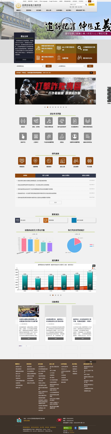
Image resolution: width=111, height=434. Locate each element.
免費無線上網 (42, 408)
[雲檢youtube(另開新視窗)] (40, 348)
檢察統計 (75, 369)
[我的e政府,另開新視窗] (74, 428)
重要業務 (28, 10)
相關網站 (75, 373)
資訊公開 (48, 10)
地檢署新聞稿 (42, 376)
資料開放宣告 (53, 427)
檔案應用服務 (42, 397)
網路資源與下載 (80, 10)
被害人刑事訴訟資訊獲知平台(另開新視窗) (55, 107)
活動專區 (55, 302)
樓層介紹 (18, 387)
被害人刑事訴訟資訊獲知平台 (43, 392)
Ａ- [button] (86, 1)
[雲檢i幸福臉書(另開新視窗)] (24, 348)
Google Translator (53, 1)
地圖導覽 (65, 58)
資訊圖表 (55, 260)
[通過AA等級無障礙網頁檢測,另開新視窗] (67, 428)
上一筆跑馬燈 (94, 72)
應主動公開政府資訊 (54, 367)
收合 (91, 361)
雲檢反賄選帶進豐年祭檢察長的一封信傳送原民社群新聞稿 (33, 185)
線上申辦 (80, 7)
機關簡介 (18, 10)
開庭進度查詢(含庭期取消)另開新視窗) (48, 48)
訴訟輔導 (41, 373)
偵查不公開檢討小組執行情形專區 (54, 403)
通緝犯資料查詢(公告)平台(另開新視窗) (58, 107)
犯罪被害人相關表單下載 (88, 381)
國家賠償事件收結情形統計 (54, 385)
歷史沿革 (24, 36)
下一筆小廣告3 (94, 347)
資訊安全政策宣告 (35, 427)
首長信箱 (75, 1)
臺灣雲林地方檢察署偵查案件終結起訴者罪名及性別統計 (52, 295)
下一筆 (94, 322)
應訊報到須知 (87, 58)
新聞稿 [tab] (25, 175)
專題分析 (75, 371)
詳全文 (24, 59)
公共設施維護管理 (54, 392)
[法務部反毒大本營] (40, 355)
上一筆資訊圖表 (15, 278)
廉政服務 (63, 382)
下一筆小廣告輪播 (94, 355)
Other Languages (43, 1)
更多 (55, 202)
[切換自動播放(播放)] (91, 73)
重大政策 (23, 220)
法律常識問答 (64, 366)
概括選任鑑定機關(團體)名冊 (54, 407)
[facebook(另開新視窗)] (81, 428)
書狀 (73, 7)
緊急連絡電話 (67, 1)
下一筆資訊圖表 (95, 278)
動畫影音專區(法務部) (88, 377)
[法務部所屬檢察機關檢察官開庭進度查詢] (71, 355)
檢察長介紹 (18, 366)
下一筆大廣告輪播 (95, 91)
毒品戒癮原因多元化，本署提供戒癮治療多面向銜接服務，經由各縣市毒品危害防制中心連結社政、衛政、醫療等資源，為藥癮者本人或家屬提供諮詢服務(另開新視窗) (63, 107)
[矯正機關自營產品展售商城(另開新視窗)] (24, 355)
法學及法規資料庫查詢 (65, 372)
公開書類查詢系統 (88, 388)
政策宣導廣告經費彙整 (54, 395)
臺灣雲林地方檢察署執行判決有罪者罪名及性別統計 (60, 295)
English (36, 1)
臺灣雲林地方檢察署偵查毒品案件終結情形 (58, 295)
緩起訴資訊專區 (31, 369)
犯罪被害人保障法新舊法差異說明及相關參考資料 (43, 402)
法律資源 (63, 377)
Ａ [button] (89, 1)
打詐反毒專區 (30, 380)
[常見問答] (109, 89)
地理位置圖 (27, 420)
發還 (76, 7)
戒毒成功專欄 (30, 376)
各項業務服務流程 (43, 369)
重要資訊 (55, 214)
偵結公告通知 (42, 378)
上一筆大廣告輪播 (15, 91)
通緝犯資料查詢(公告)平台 (88, 385)
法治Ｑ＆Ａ (64, 369)
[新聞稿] (109, 92)
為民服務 (38, 10)
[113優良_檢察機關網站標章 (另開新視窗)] (67, 432)
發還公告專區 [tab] (85, 175)
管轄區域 (18, 378)
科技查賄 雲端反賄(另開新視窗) (60, 107)
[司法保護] (86, 348)
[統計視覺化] (109, 100)
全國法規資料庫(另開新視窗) (66, 107)
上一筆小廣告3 (16, 347)
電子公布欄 (53, 370)
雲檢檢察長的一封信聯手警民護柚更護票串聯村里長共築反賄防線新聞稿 (37, 193)
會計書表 (52, 377)
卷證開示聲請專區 (43, 405)
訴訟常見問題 (55, 114)
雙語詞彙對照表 (42, 395)
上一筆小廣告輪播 (16, 355)
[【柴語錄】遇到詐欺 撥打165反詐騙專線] (55, 91)
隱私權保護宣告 (26, 427)
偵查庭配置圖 (19, 385)
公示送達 (52, 373)
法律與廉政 (59, 10)
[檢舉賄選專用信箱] (71, 348)
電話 (71, 7)
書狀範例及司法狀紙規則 (88, 367)
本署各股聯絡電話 (20, 380)
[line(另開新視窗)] (85, 428)
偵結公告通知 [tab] (65, 175)
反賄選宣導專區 (52, 107)
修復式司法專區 (31, 383)
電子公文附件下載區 (88, 371)
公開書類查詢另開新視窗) (89, 48)
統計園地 (68, 10)
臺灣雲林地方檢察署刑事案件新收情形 (50, 295)
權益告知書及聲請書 (43, 388)
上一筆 (16, 322)
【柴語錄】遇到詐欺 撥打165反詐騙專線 (50, 107)
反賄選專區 (30, 378)
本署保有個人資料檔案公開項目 (54, 389)
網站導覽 (30, 1)
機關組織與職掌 (20, 371)
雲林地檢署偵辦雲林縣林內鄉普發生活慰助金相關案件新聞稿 (34, 197)
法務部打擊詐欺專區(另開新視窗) (47, 107)
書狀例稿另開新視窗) (48, 58)
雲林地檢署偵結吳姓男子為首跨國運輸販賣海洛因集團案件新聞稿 (35, 189)
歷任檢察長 (18, 369)
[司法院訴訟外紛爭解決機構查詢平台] (86, 355)
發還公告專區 (42, 383)
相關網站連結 (87, 391)
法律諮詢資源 (64, 380)
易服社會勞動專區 (31, 373)
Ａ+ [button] (93, 1)
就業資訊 (41, 410)
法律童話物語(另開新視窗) (45, 107)
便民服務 (55, 154)
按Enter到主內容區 (6, 1)
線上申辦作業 (42, 371)
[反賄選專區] (55, 348)
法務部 (60, 1)
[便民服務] (109, 96)
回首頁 (24, 1)
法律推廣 (63, 375)
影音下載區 (87, 374)
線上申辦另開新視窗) (68, 48)
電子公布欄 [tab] (45, 175)
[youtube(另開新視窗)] (77, 428)
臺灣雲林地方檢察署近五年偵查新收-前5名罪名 (55, 295)
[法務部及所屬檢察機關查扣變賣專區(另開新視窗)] (55, 355)
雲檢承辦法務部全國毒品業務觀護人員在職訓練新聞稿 (32, 180)
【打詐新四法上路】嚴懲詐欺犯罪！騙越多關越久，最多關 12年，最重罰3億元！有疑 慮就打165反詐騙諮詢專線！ (47, 72)
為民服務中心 (42, 366)
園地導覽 (75, 366)
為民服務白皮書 (42, 385)
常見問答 (81, 1)
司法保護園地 (30, 371)
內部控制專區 (53, 382)
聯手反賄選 (80, 220)
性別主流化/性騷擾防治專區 (54, 399)
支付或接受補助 (54, 380)
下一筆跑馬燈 (94, 73)
